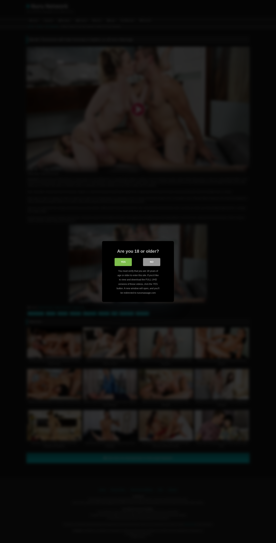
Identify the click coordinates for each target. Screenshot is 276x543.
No (151, 262)
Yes (123, 262)
